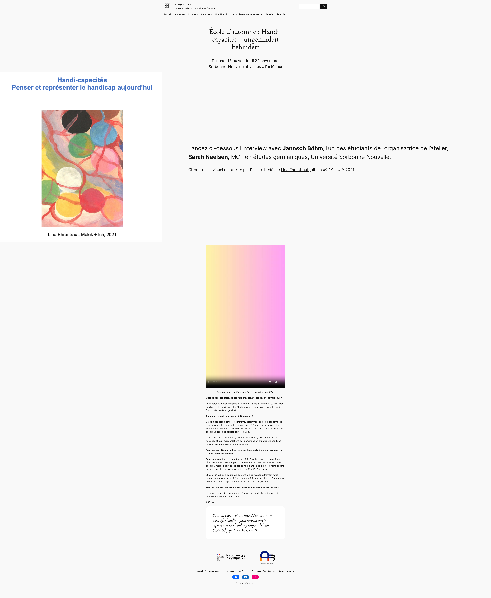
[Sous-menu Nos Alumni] (228, 14)
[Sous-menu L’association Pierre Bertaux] (261, 14)
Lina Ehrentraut (295, 169)
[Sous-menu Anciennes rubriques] (197, 14)
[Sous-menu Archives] (211, 14)
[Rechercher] (323, 6)
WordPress (250, 583)
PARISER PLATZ (183, 4)
